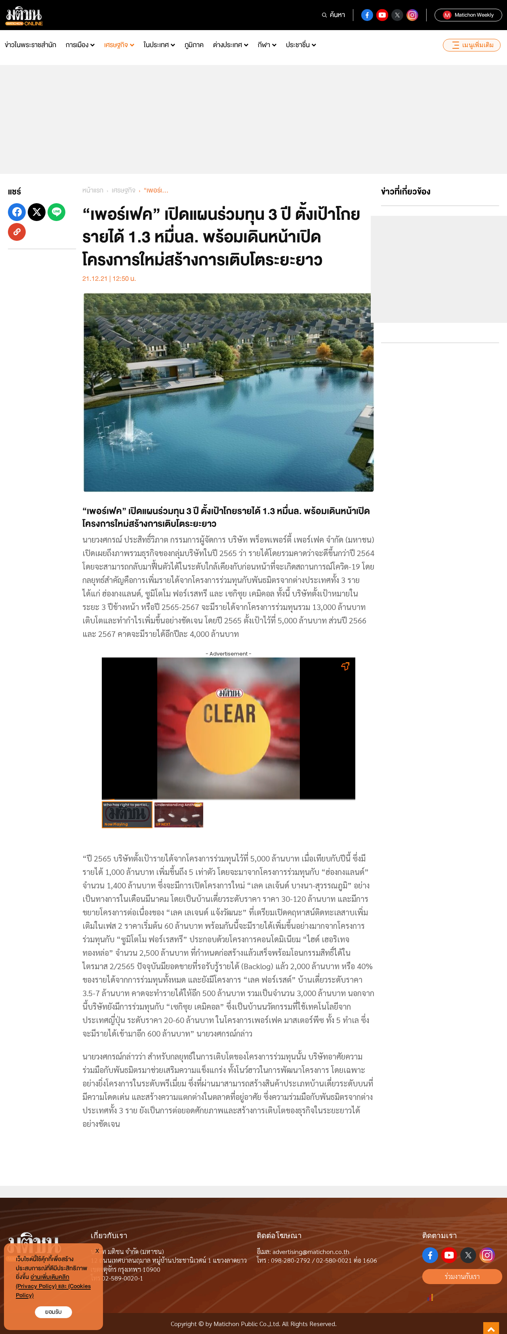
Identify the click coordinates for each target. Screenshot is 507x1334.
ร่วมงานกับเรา (462, 1276)
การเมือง (77, 45)
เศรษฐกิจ (116, 45)
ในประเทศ (156, 45)
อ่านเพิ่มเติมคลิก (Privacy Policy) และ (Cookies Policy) (53, 1286)
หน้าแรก (92, 190)
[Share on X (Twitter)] (37, 212)
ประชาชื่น (298, 45)
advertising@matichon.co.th (311, 1251)
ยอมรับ (53, 1312)
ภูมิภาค (194, 45)
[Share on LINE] (56, 212)
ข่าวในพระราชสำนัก (30, 45)
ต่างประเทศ (227, 45)
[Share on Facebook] (17, 212)
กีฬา (264, 45)
